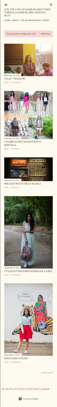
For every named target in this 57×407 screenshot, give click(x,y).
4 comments (15, 82)
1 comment (15, 149)
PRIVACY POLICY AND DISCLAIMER (27, 389)
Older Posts (47, 373)
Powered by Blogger (30, 399)
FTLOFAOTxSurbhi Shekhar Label (28, 271)
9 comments (15, 275)
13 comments (16, 362)
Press (46, 20)
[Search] (51, 4)
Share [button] (6, 82)
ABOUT (15, 20)
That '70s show (14, 78)
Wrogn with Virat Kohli (22, 183)
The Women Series (30, 20)
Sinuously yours (16, 358)
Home (7, 20)
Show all (45, 34)
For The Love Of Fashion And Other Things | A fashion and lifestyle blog (27, 12)
